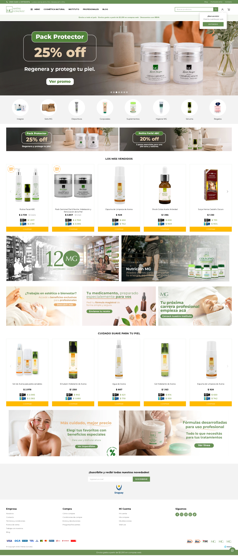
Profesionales (91, 9)
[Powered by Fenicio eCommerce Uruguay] (228, 547)
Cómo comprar (69, 513)
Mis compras (124, 517)
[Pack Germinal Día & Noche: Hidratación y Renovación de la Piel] (73, 185)
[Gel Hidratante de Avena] (165, 360)
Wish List (122, 525)
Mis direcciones (125, 521)
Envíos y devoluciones (71, 521)
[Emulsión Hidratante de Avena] (73, 360)
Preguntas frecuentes (71, 525)
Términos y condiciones (15, 521)
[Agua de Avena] (119, 360)
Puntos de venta (216, 2)
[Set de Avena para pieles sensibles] (27, 360)
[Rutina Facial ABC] (27, 185)
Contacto (228, 2)
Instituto (74, 9)
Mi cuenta (123, 513)
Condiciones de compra (72, 517)
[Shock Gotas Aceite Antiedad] (165, 185)
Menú (37, 9)
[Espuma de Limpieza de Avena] (119, 185)
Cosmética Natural (54, 9)
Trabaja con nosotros (14, 528)
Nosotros (10, 513)
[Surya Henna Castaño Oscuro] (211, 185)
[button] (215, 9)
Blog (105, 9)
